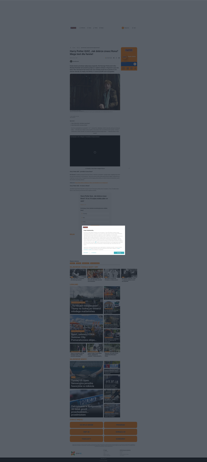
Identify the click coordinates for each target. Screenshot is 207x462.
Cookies (90, 249)
